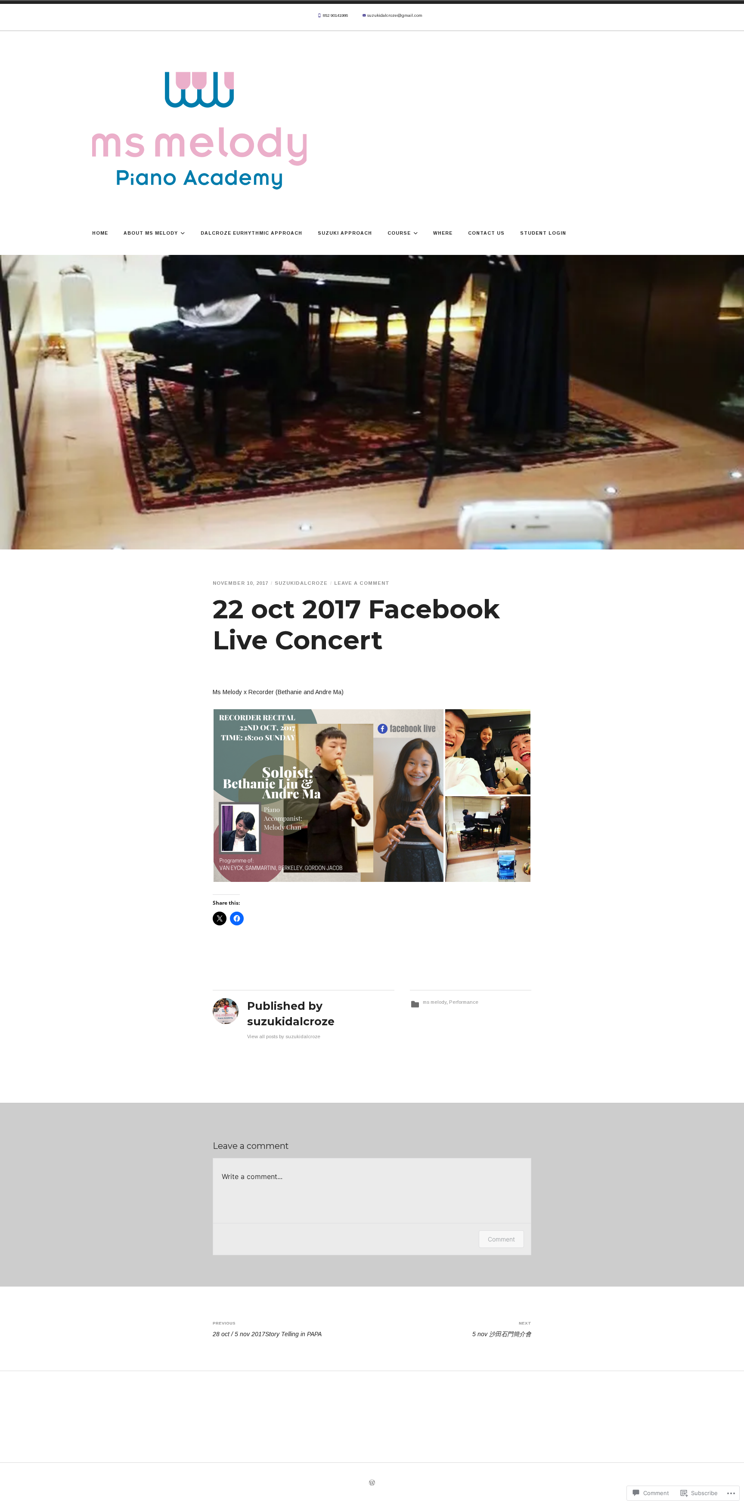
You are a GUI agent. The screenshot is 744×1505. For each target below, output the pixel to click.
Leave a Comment (362, 583)
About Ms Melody (151, 233)
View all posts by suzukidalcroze (283, 1036)
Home (100, 233)
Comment (501, 1239)
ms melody (434, 1002)
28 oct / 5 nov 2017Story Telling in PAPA (267, 1329)
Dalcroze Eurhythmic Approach (251, 233)
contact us (486, 233)
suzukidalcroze (301, 583)
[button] (328, 795)
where (443, 233)
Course (399, 233)
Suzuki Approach (345, 233)
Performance (463, 1002)
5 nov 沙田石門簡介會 (501, 1329)
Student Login (543, 233)
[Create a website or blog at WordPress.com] (372, 1483)
